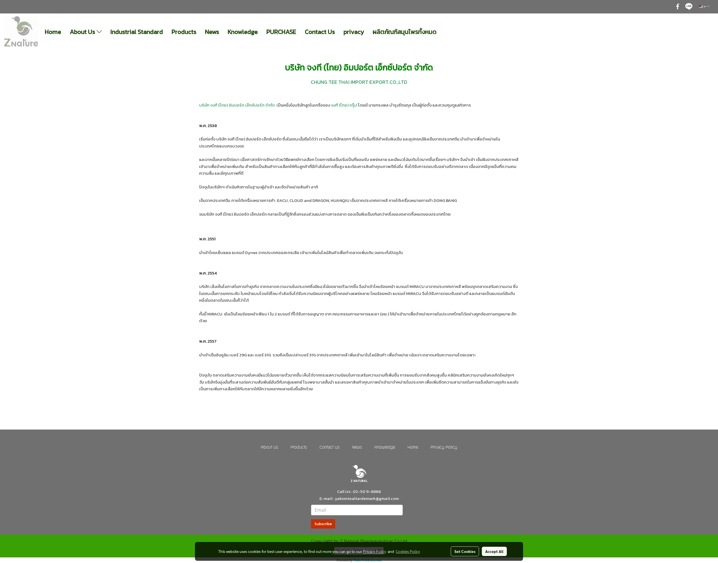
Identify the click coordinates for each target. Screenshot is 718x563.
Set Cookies (464, 551)
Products (184, 31)
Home (53, 31)
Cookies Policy (408, 551)
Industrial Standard (137, 31)
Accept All (494, 551)
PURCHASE (281, 31)
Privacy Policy (444, 448)
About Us (83, 31)
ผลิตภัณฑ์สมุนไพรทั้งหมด (404, 31)
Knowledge (243, 31)
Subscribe (323, 524)
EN (705, 7)
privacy (354, 31)
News (212, 31)
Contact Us (320, 31)
